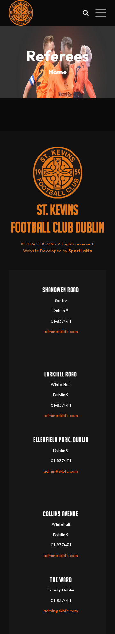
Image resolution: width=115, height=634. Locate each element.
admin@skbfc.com (60, 331)
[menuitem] (82, 13)
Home (58, 72)
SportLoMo (80, 250)
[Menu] (97, 13)
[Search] (82, 13)
